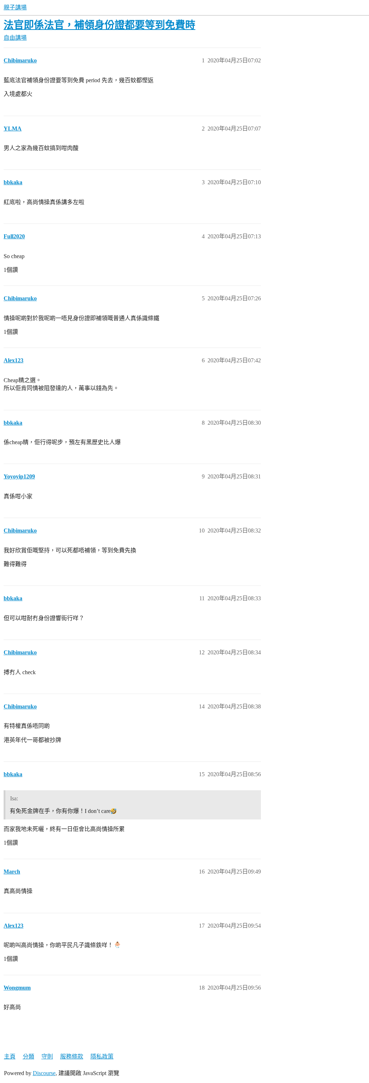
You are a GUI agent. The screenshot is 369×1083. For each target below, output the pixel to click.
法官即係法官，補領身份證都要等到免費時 (99, 25)
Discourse (44, 1073)
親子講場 (15, 7)
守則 (47, 1056)
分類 (28, 1056)
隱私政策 (102, 1056)
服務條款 (71, 1056)
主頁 (9, 1056)
